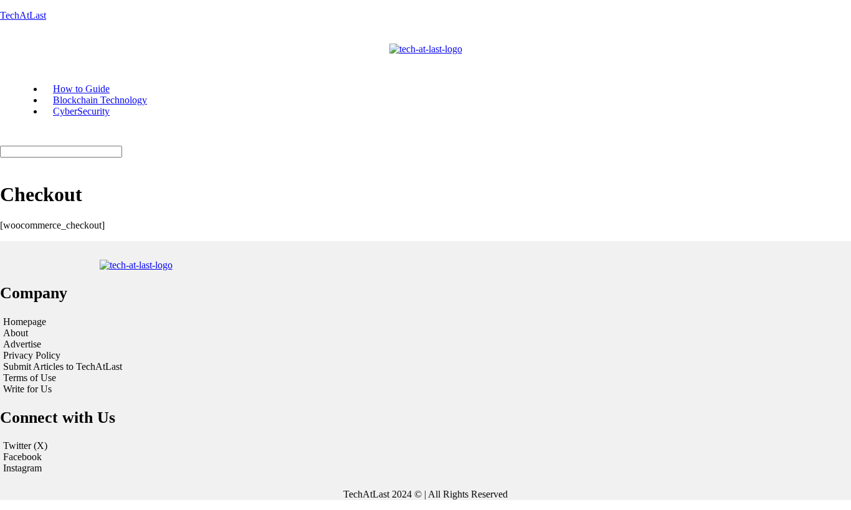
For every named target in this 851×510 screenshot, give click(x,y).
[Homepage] (146, 322)
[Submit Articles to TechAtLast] (146, 366)
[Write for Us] (146, 389)
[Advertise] (146, 344)
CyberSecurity (81, 111)
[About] (146, 333)
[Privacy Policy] (146, 355)
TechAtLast (23, 15)
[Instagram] (425, 468)
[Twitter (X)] (425, 445)
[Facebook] (425, 457)
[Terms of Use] (146, 378)
